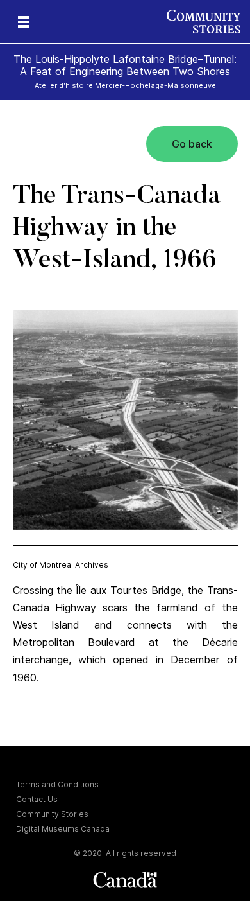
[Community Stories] (208, 21)
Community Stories (52, 814)
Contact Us (37, 799)
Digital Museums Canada (63, 829)
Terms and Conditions (57, 784)
